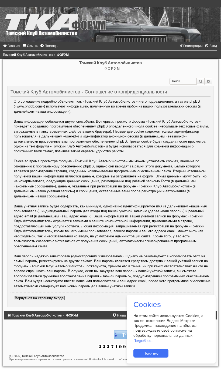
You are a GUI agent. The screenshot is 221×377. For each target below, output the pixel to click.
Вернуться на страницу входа (39, 298)
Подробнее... (143, 341)
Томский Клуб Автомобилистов (43, 356)
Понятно (150, 353)
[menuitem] (11, 46)
